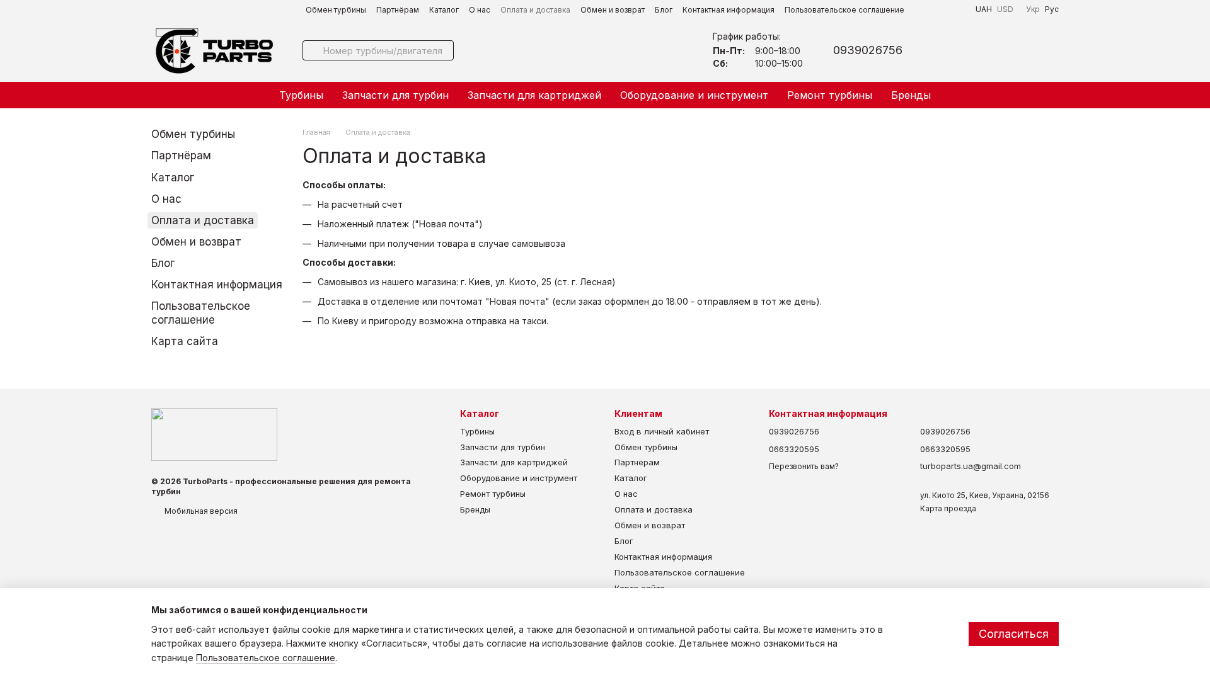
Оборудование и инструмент (694, 95)
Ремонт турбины (829, 95)
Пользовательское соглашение (844, 9)
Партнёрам (397, 9)
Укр (1033, 9)
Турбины (301, 95)
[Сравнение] (1016, 50)
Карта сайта (184, 341)
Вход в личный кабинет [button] (661, 431)
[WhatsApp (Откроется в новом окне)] (958, 9)
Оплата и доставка (535, 9)
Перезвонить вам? (804, 466)
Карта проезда (948, 508)
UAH (984, 9)
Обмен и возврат (612, 9)
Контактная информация (729, 9)
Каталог (444, 9)
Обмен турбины (336, 9)
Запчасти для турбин (395, 95)
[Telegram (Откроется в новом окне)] (928, 9)
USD (1005, 9)
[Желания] (983, 50)
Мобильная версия (200, 511)
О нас (479, 9)
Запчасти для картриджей (534, 95)
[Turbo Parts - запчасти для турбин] (214, 434)
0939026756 (867, 50)
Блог (663, 9)
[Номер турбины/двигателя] (312, 50)
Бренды (911, 95)
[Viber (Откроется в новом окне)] (943, 9)
